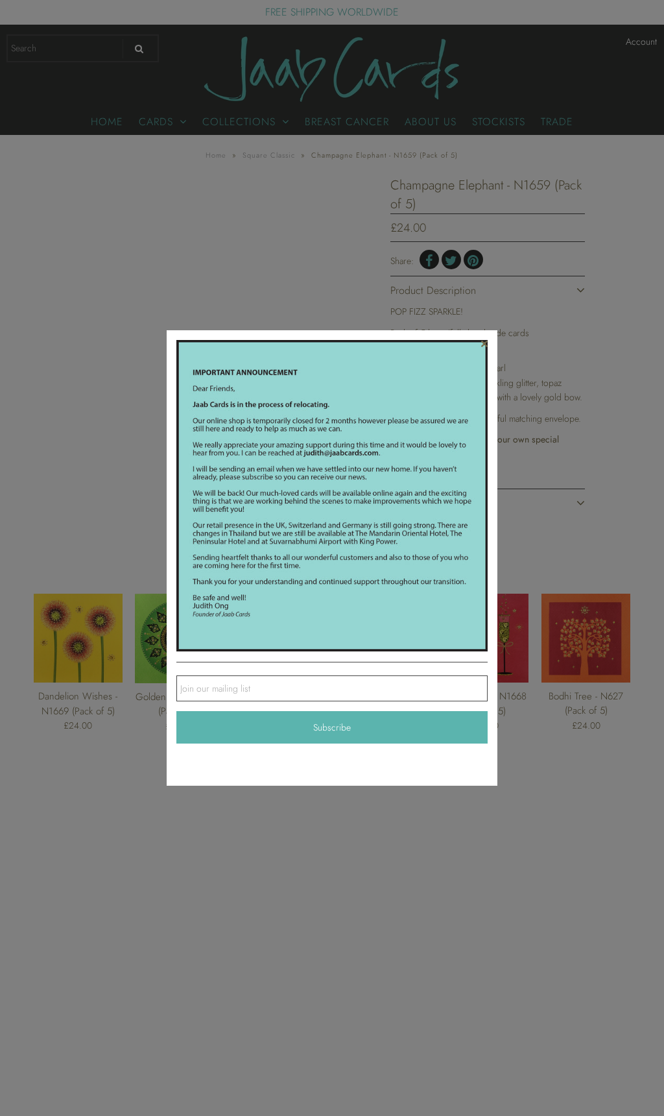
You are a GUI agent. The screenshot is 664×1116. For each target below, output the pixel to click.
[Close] (484, 343)
